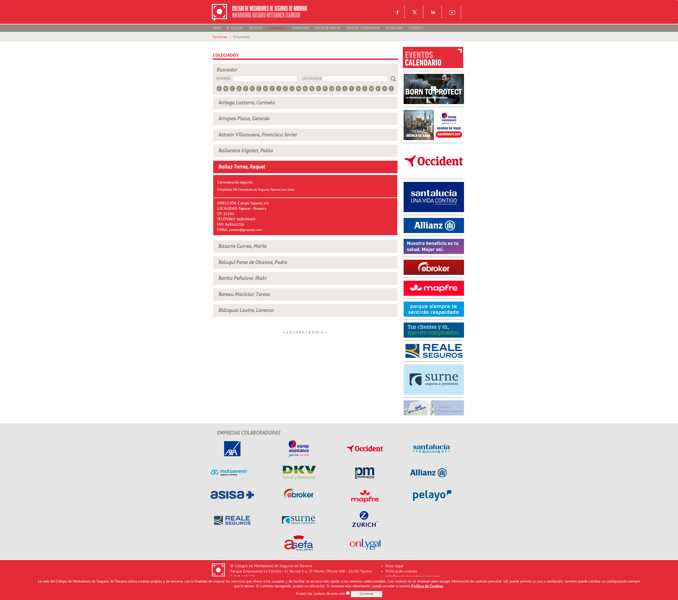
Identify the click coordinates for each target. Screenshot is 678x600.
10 (317, 332)
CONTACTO (416, 28)
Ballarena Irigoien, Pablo (245, 150)
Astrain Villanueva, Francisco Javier (257, 135)
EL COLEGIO (235, 28)
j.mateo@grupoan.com (245, 230)
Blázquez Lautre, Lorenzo (246, 310)
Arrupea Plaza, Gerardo (244, 118)
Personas (220, 37)
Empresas (241, 37)
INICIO (217, 28)
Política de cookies (401, 571)
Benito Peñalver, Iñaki (242, 278)
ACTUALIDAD (394, 28)
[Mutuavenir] (434, 309)
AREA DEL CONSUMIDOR (363, 28)
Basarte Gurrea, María (242, 246)
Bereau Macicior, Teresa (244, 294)
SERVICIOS (256, 28)
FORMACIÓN (300, 28)
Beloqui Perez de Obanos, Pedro (252, 262)
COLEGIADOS (277, 28)
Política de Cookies (427, 586)
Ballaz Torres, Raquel (241, 167)
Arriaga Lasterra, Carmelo (246, 103)
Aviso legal (394, 566)
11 (322, 332)
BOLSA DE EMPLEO (328, 28)
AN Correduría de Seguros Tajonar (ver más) (263, 189)
